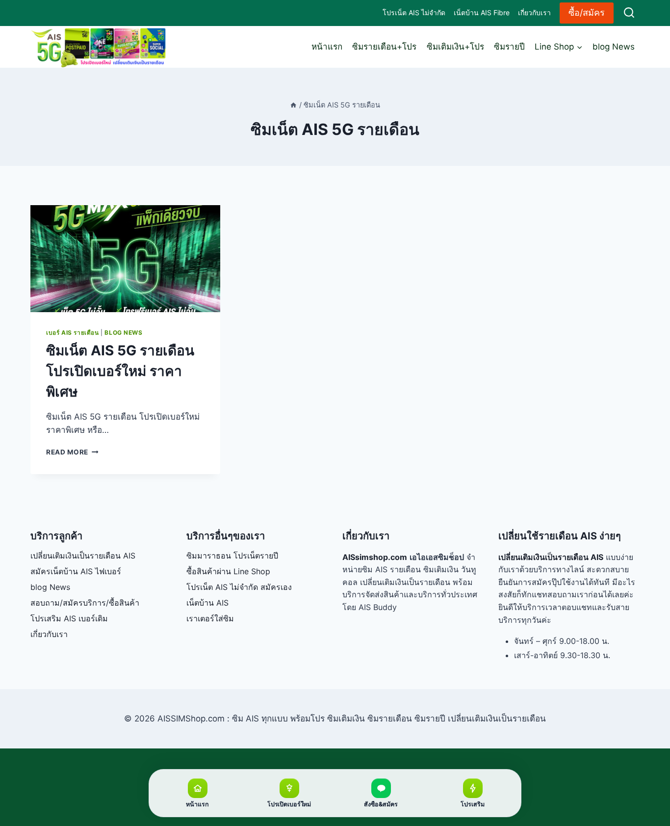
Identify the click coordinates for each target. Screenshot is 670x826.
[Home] (293, 105)
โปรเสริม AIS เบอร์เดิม (69, 618)
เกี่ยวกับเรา (534, 12)
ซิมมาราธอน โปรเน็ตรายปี (232, 555)
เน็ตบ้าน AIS (207, 603)
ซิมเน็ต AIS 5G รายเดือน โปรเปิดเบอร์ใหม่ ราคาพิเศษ (120, 371)
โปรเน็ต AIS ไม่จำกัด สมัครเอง (239, 587)
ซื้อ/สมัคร (586, 12)
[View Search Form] (629, 13)
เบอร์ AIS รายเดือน (72, 332)
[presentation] (125, 258)
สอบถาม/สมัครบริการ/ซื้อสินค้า (84, 603)
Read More (72, 452)
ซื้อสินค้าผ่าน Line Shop (228, 571)
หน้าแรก (326, 47)
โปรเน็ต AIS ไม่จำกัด (414, 12)
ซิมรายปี (509, 47)
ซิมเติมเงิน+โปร (455, 47)
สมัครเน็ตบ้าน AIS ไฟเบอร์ (75, 571)
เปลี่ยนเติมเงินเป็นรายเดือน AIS (82, 555)
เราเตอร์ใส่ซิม (210, 618)
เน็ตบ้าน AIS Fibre (482, 12)
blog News (614, 47)
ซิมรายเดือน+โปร (384, 47)
